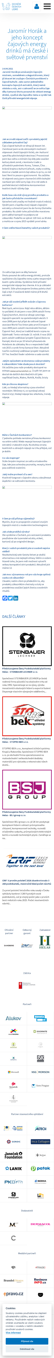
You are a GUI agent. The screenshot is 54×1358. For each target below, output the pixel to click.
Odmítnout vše (27, 1349)
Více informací (13, 1332)
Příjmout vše (27, 1341)
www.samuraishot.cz (20, 370)
